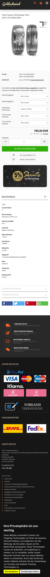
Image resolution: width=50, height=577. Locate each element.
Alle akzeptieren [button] (11, 571)
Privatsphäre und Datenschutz (14, 508)
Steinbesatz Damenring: (6, 109)
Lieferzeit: (5, 80)
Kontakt (7, 481)
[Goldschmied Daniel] (14, 5)
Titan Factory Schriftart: (6, 116)
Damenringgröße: (8, 95)
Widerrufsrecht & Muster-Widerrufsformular (19, 487)
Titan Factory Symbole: (6, 123)
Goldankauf (8, 500)
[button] (7, 303)
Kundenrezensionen (11, 288)
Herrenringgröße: (7, 101)
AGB (5, 505)
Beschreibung (8, 196)
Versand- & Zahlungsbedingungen (16, 484)
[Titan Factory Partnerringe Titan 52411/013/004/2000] (25, 39)
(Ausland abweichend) (37, 80)
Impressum (8, 479)
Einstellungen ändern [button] (30, 571)
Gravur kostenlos (10, 503)
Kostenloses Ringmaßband (13, 497)
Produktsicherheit (10, 294)
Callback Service (10, 511)
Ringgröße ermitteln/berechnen (15, 492)
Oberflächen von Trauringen (13, 495)
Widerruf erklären (10, 489)
